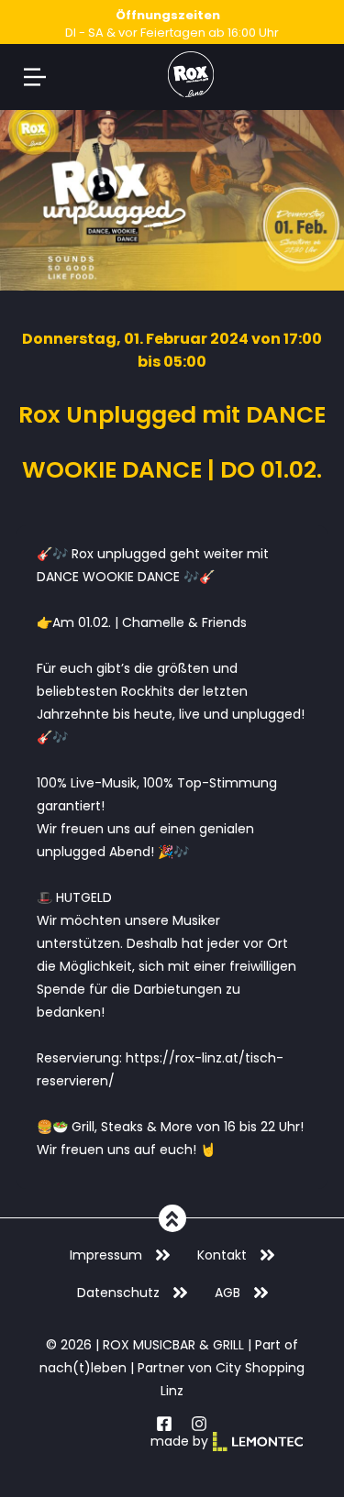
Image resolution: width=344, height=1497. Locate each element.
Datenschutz (118, 1292)
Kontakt (222, 1255)
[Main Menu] (35, 77)
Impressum (106, 1255)
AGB (227, 1292)
